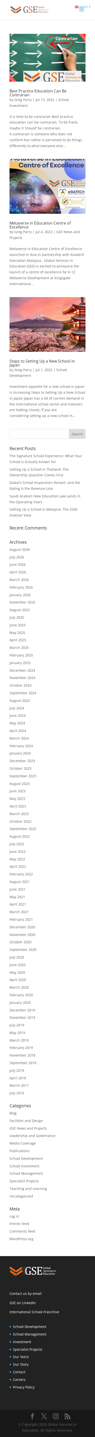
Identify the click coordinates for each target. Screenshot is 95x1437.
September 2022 (23, 828)
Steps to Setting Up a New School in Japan (42, 363)
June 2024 (18, 715)
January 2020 (20, 1002)
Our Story (20, 1364)
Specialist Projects (24, 1181)
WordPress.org (21, 1238)
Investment (22, 1341)
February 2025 (21, 655)
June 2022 (18, 851)
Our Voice (21, 1356)
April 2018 (18, 1078)
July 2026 (17, 557)
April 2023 (18, 806)
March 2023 (19, 813)
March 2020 (19, 987)
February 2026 (21, 587)
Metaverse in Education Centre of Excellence (40, 225)
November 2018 (22, 1055)
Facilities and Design (26, 1120)
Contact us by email (26, 1293)
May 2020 (17, 972)
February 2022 (21, 874)
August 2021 (20, 881)
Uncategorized (21, 1196)
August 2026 (20, 549)
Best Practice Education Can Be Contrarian (38, 93)
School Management (26, 1173)
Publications (19, 1150)
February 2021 (21, 919)
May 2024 (17, 723)
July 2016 (17, 1093)
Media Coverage (23, 1143)
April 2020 (18, 979)
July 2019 (17, 1025)
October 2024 (20, 685)
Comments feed (22, 1231)
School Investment (24, 1166)
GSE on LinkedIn (23, 1302)
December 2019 (22, 1010)
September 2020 (23, 949)
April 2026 (18, 572)
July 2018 (17, 1070)
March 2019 (19, 1040)
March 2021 (19, 911)
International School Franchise (34, 1312)
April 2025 (18, 640)
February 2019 (21, 1047)
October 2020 (20, 942)
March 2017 (19, 1085)
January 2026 (20, 594)
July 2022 (17, 844)
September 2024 (23, 693)
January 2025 (20, 662)
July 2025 (17, 617)
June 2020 (18, 964)
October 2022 (20, 821)
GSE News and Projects (28, 1128)
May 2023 (17, 798)
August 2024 (20, 700)
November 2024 (22, 677)
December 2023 (22, 760)
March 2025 (19, 647)
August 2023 (20, 783)
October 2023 (20, 768)
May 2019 (17, 1032)
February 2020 (21, 995)
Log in (14, 1216)
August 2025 (20, 609)
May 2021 (17, 897)
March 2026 (19, 579)
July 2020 (17, 957)
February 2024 (21, 746)
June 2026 (18, 564)
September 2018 (23, 1062)
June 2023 (18, 791)
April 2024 (18, 730)
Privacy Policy (24, 1387)
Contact (19, 1372)
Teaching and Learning (28, 1188)
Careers (19, 1379)
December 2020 (22, 927)
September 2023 (23, 776)
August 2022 (20, 836)
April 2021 (18, 904)
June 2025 (18, 625)
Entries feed (19, 1223)
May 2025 (17, 632)
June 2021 (18, 889)
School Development (26, 1158)
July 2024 (17, 708)
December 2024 (22, 670)
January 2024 (20, 753)
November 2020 (22, 934)
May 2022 (17, 859)
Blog (13, 1113)
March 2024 (19, 738)
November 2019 (22, 1017)
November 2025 (22, 602)
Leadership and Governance (33, 1135)
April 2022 (18, 866)
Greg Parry (23, 99)
